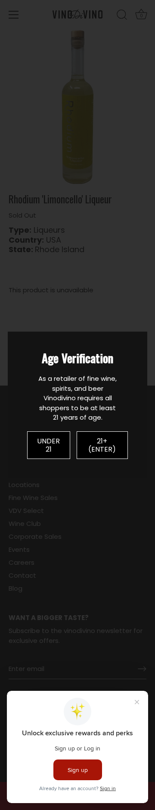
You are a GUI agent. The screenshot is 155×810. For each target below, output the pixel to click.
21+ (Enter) (102, 445)
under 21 (48, 445)
